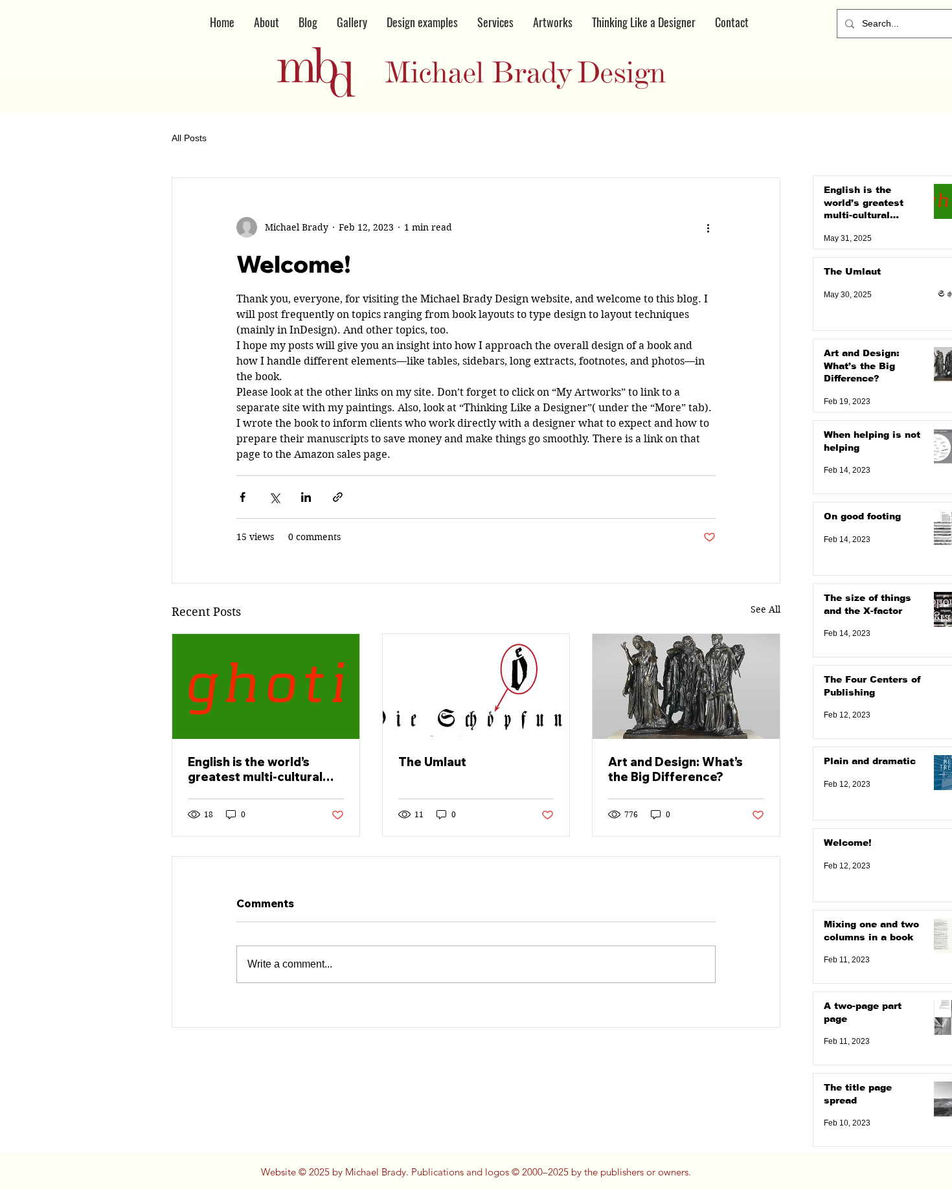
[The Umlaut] (476, 686)
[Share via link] (338, 497)
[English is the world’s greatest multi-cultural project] (265, 686)
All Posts (189, 138)
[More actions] (708, 227)
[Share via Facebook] (242, 497)
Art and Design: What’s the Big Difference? (675, 769)
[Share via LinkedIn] (306, 497)
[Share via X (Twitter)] (274, 497)
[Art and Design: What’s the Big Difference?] (686, 686)
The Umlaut (432, 761)
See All (765, 609)
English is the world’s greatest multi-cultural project (255, 769)
